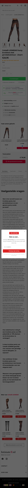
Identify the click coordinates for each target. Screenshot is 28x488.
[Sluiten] (25, 232)
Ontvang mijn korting (14, 251)
